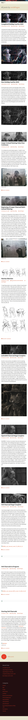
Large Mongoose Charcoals (8, 671)
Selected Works (6, 699)
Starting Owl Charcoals (9, 611)
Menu (2, 2)
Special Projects (6, 703)
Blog (16, 26)
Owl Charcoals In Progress (10, 566)
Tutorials (4, 711)
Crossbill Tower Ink (6, 667)
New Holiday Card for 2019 (10, 82)
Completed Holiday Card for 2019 (12, 24)
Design (4, 689)
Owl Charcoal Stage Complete (11, 505)
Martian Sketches (7, 278)
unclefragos (15, 7)
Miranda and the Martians (18, 280)
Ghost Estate (5, 691)
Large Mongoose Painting (7, 669)
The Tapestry (5, 709)
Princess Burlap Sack (7, 697)
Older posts (8, 656)
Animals (13, 26)
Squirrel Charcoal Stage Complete (12, 436)
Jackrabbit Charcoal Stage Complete (13, 356)
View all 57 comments (6, 338)
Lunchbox (4, 693)
